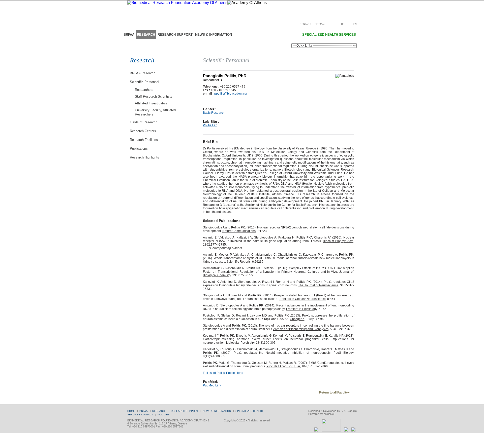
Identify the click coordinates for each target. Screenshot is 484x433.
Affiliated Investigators (151, 103)
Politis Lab (210, 125)
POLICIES (164, 414)
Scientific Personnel (144, 82)
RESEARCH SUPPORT (175, 34)
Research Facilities (144, 140)
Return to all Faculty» (334, 392)
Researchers (144, 90)
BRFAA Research (142, 73)
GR (343, 24)
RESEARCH (146, 34)
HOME (131, 411)
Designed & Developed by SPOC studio (332, 410)
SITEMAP (320, 24)
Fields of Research (143, 122)
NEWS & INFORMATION (213, 34)
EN (355, 24)
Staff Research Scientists (153, 96)
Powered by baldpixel (321, 413)
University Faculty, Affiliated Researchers (155, 112)
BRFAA (129, 34)
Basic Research (214, 112)
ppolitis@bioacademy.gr (230, 93)
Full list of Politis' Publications (223, 373)
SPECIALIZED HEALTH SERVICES (329, 34)
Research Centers (143, 131)
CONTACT (305, 24)
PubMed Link (212, 385)
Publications (139, 148)
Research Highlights (144, 157)
